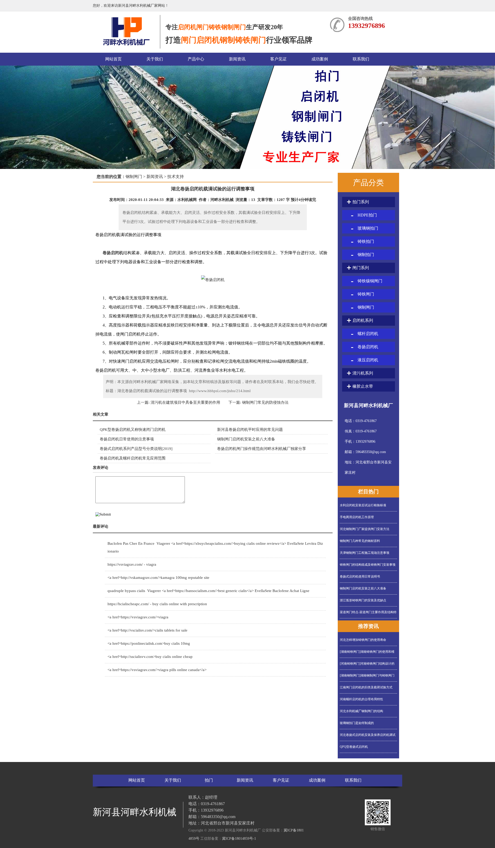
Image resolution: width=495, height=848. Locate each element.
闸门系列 (360, 268)
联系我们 (361, 59)
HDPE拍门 (367, 215)
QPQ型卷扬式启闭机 (354, 747)
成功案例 (319, 59)
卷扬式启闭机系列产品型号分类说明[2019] (136, 449)
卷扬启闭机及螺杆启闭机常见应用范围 (133, 458)
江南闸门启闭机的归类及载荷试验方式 (366, 687)
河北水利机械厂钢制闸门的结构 (361, 711)
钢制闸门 (134, 176)
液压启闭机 (368, 360)
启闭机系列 (362, 320)
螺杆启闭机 (368, 333)
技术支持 (175, 176)
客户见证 (278, 59)
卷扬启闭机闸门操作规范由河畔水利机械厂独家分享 (261, 449)
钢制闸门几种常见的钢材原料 (360, 541)
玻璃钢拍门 (368, 228)
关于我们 (154, 59)
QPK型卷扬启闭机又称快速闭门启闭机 (133, 429)
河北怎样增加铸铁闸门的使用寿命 (363, 640)
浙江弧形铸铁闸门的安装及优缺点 (363, 600)
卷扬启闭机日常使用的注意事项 (127, 439)
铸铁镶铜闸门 (370, 281)
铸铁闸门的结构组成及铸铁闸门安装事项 (367, 564)
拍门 (209, 780)
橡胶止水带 (362, 386)
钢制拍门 (366, 254)
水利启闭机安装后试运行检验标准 (363, 505)
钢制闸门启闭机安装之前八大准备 (246, 439)
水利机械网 (187, 200)
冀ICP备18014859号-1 (239, 839)
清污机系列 (362, 373)
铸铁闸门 (366, 294)
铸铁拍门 (366, 241)
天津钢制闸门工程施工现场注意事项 (364, 553)
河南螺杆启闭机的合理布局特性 (361, 699)
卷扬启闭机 (113, 253)
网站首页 (113, 59)
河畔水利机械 (222, 200)
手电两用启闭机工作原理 (357, 517)
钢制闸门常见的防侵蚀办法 (264, 402)
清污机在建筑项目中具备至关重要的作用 (185, 402)
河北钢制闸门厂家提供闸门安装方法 (364, 529)
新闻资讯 (237, 59)
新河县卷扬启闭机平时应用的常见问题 (252, 429)
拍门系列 (360, 202)
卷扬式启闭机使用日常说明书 (360, 576)
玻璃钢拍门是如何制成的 (357, 723)
